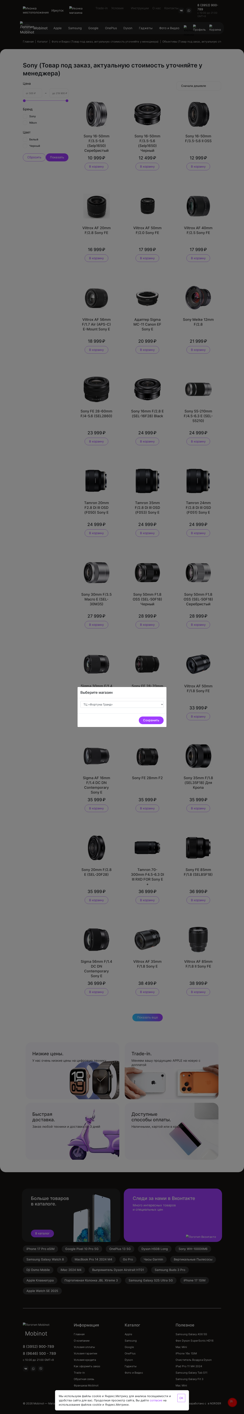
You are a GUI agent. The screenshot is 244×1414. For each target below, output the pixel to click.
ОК (181, 1398)
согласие (156, 1400)
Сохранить (151, 720)
